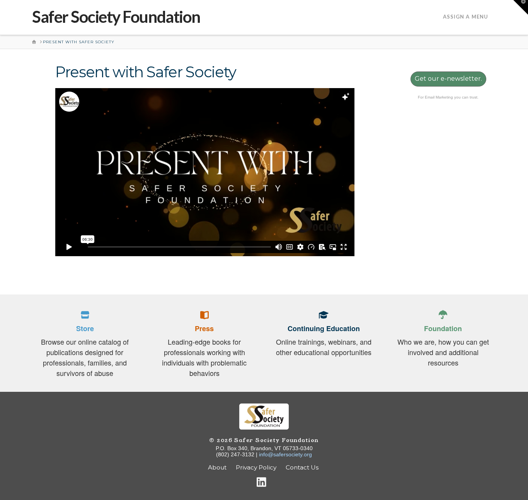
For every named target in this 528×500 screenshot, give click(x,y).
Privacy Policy (256, 467)
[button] (520, 7)
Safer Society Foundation (116, 17)
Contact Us (303, 467)
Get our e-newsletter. (448, 78)
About (217, 467)
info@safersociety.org (285, 454)
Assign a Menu (465, 17)
